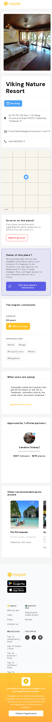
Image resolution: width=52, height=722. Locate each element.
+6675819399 (15, 141)
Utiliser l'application (26, 713)
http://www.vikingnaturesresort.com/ (28, 131)
